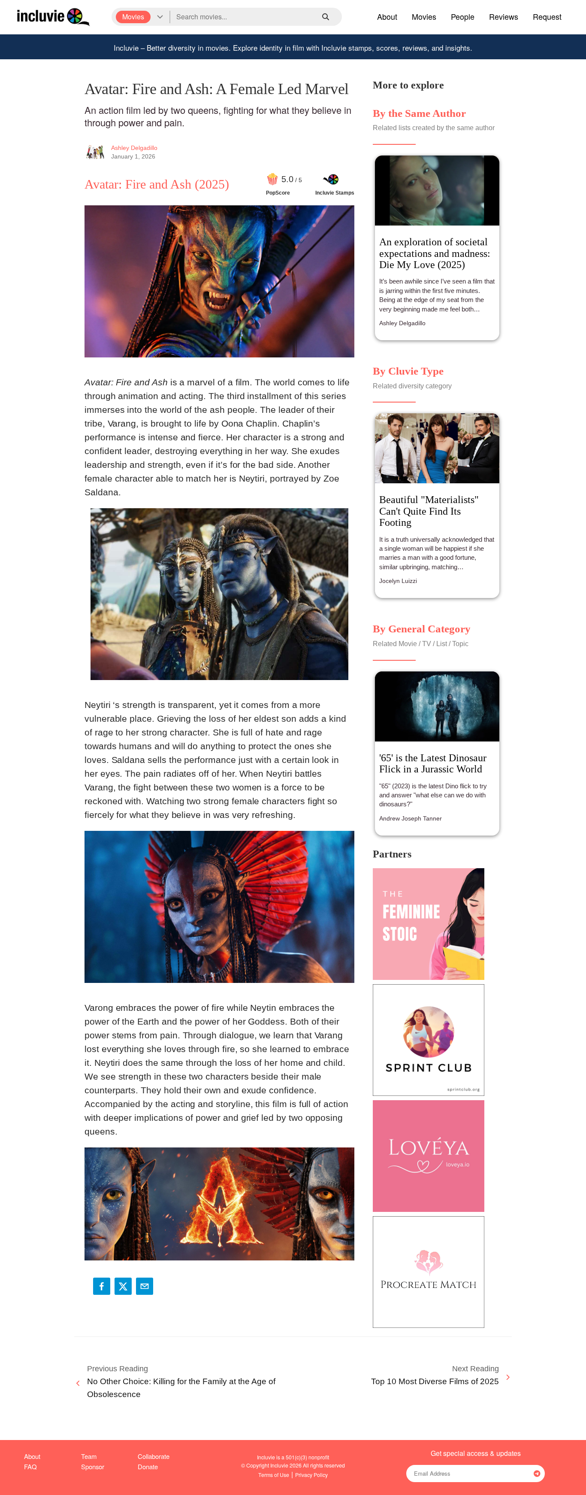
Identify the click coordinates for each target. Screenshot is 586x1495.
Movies (424, 16)
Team (89, 1456)
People (462, 16)
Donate (148, 1466)
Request (547, 16)
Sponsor (92, 1466)
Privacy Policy (311, 1474)
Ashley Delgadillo (134, 147)
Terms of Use (273, 1474)
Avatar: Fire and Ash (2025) (157, 184)
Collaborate (153, 1456)
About (387, 16)
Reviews (503, 16)
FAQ (30, 1466)
